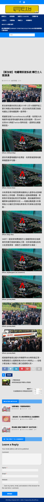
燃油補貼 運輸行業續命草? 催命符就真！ (25, 427)
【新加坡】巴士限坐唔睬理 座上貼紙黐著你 (25, 417)
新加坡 (9, 375)
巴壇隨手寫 (35, 16)
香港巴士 (4, 16)
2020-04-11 (16, 419)
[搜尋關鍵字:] (22, 35)
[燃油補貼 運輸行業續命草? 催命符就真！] (6, 429)
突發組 (15, 81)
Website (4, 480)
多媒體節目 (29, 20)
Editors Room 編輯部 (27, 419)
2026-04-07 (16, 408)
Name (4, 468)
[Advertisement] (22, 55)
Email (4, 474)
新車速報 (12, 16)
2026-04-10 (16, 429)
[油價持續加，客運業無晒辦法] (6, 408)
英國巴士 (20, 20)
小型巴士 (4, 20)
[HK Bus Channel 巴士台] (22, 13)
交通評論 (12, 20)
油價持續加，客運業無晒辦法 (21, 406)
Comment (5, 452)
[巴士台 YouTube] (24, 2)
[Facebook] (20, 2)
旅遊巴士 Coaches (23, 16)
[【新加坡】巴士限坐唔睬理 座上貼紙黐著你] (6, 419)
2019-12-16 (7, 81)
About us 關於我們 (7, 24)
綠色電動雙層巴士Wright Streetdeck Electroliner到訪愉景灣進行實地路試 (22, 29)
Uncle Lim (24, 408)
